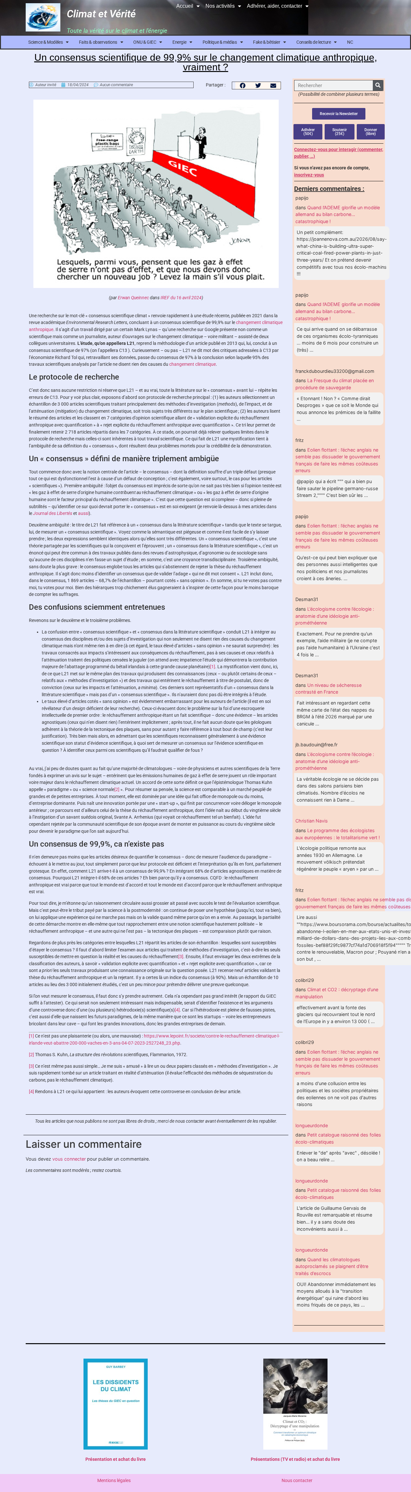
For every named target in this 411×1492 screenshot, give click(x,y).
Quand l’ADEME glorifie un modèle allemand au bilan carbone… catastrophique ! (337, 214)
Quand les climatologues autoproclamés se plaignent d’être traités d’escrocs (331, 1266)
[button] (242, 85)
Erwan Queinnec (133, 298)
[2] (116, 789)
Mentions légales (114, 1480)
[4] (177, 1010)
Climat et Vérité (101, 14)
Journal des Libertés (53, 513)
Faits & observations (98, 42)
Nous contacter (297, 1480)
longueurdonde (311, 1125)
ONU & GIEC (144, 42)
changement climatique (192, 364)
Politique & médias (220, 42)
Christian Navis (311, 820)
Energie (179, 42)
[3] (180, 956)
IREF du (168, 298)
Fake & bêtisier (266, 42)
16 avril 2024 (189, 298)
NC (350, 42)
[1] (212, 667)
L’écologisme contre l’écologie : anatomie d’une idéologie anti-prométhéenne (334, 615)
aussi (83, 513)
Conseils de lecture (313, 42)
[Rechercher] (378, 85)
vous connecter (69, 1159)
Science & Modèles (45, 42)
